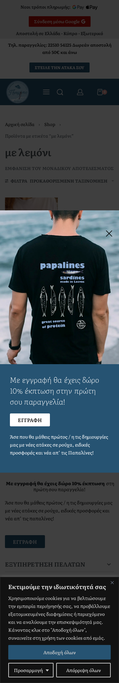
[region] (59, 630)
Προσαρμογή (28, 670)
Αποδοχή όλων (59, 652)
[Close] (112, 582)
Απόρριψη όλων (83, 670)
